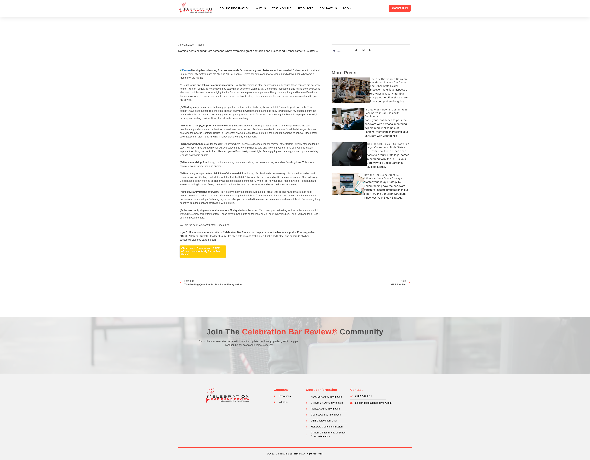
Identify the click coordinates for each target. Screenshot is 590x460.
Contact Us (328, 8)
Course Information (235, 8)
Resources (305, 8)
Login (347, 8)
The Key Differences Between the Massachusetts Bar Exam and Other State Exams (388, 82)
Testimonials (281, 8)
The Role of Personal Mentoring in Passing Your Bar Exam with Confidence (385, 113)
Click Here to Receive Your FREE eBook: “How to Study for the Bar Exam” (200, 251)
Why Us (261, 8)
